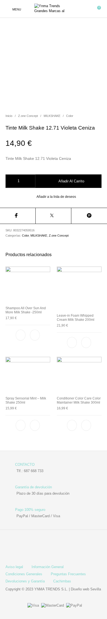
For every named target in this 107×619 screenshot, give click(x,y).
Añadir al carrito (71, 181)
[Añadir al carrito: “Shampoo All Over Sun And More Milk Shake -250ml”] (35, 335)
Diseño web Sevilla (86, 589)
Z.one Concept (28, 115)
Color (69, 115)
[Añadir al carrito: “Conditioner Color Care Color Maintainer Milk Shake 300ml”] (86, 425)
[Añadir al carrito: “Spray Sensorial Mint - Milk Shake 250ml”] (35, 425)
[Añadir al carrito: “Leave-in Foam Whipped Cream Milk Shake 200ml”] (86, 342)
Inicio (8, 115)
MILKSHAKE (52, 115)
